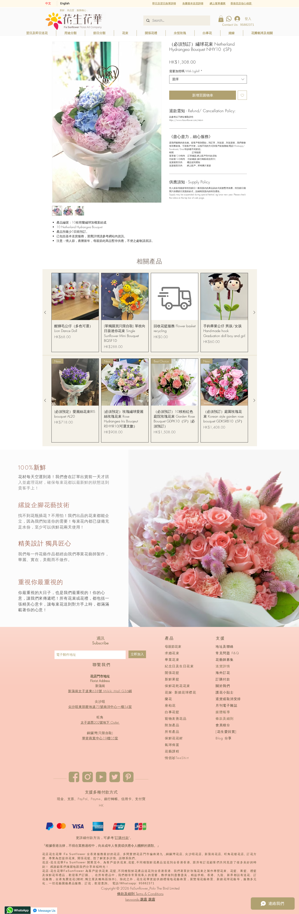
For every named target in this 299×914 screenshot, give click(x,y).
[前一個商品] (45, 312)
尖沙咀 (100, 701)
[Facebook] (74, 777)
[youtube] (101, 777)
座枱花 (170, 705)
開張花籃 (172, 673)
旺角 (100, 717)
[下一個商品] (254, 312)
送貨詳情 (223, 666)
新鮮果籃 (172, 679)
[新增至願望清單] (242, 95)
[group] (149, 312)
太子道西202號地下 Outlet (100, 722)
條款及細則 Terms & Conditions (140, 893)
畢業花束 (172, 660)
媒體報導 (223, 712)
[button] (217, 3)
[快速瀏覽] (75, 296)
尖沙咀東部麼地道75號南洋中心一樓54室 (100, 707)
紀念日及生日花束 (179, 666)
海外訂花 (223, 673)
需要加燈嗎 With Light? (185, 71)
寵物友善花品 (175, 718)
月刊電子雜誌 (226, 705)
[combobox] (208, 79)
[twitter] (114, 777)
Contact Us (229, 24)
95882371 (247, 24)
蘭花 (168, 699)
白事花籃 (172, 712)
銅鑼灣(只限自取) (100, 733)
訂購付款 (122, 838)
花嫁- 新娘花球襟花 (180, 692)
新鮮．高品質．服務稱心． (74, 10)
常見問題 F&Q (227, 653)
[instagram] (87, 777)
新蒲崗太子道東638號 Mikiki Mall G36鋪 (100, 691)
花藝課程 (172, 751)
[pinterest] (128, 777)
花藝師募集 (225, 660)
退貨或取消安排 (228, 699)
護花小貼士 (225, 692)
